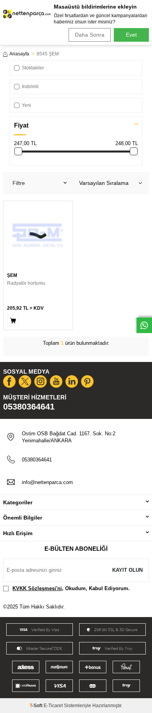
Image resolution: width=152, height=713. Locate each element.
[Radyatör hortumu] (38, 235)
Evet (131, 35)
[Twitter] (25, 381)
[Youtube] (56, 381)
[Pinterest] (87, 381)
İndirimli (30, 86)
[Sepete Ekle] (13, 320)
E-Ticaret (53, 705)
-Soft (37, 705)
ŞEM (12, 275)
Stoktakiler (33, 68)
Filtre (18, 183)
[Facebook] (9, 381)
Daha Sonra (89, 35)
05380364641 (29, 406)
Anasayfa (19, 54)
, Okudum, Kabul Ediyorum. (71, 588)
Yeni (26, 105)
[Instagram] (40, 381)
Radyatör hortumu (26, 283)
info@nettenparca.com (47, 482)
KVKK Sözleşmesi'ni (37, 588)
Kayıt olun (127, 570)
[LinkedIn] (71, 381)
